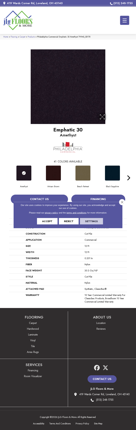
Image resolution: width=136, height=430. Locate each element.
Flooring (14, 36)
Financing (98, 199)
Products (31, 36)
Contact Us (39, 199)
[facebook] (97, 368)
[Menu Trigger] (124, 20)
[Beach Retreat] (83, 173)
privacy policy (51, 213)
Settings (91, 221)
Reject (68, 221)
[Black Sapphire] (112, 173)
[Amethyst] (24, 173)
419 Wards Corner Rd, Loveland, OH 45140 (35, 3)
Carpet (22, 36)
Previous (7, 173)
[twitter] (105, 368)
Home (5, 36)
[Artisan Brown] (53, 173)
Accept (47, 221)
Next (128, 173)
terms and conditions (77, 213)
